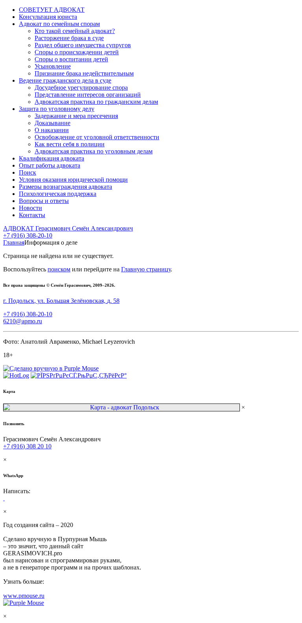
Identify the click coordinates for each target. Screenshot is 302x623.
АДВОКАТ (68, 228)
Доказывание (52, 123)
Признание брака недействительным (84, 73)
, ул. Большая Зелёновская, (61, 300)
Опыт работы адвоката (49, 165)
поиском (59, 269)
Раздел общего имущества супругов (83, 45)
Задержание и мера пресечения (76, 115)
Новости (30, 208)
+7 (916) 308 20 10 (27, 446)
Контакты (32, 215)
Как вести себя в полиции (70, 144)
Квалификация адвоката (51, 158)
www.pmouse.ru (23, 595)
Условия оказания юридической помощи (73, 179)
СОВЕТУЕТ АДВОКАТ (52, 9)
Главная (13, 242)
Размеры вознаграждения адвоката (65, 186)
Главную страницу (146, 269)
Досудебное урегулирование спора (81, 87)
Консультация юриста (48, 16)
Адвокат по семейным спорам (59, 23)
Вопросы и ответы (44, 200)
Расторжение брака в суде (69, 38)
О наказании (52, 130)
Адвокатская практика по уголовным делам (94, 151)
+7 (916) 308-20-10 (27, 235)
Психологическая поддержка (57, 193)
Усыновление (53, 66)
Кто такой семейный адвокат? (75, 31)
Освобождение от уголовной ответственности (97, 137)
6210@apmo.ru (22, 321)
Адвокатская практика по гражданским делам (96, 101)
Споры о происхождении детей (77, 52)
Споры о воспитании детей (71, 59)
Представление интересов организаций (88, 94)
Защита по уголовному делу (56, 108)
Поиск (27, 172)
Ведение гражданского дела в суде (65, 80)
